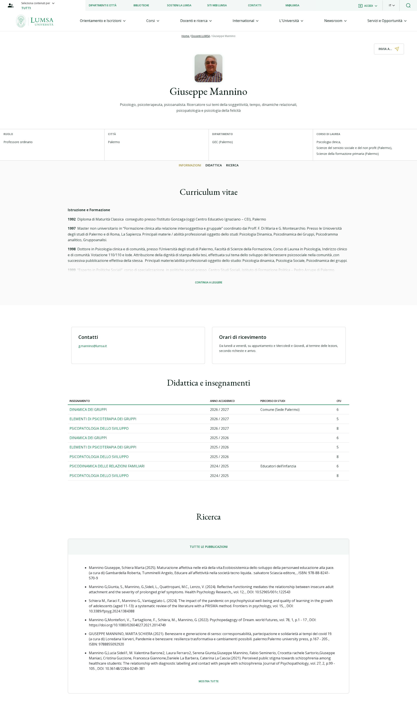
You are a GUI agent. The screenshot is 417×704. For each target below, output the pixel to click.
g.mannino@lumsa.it (92, 346)
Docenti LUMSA (200, 36)
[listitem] (102, 5)
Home (186, 36)
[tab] (102, 21)
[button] (392, 5)
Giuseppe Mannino (223, 36)
